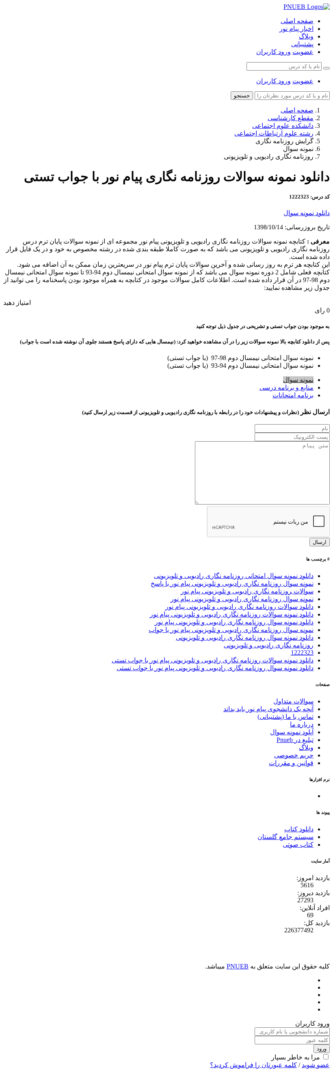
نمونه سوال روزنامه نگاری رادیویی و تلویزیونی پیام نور (242, 598)
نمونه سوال (298, 379)
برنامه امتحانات (293, 395)
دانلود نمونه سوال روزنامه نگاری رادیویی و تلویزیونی (245, 637)
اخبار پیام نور (296, 28)
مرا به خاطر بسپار (295, 1057)
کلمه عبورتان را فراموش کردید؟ (253, 1064)
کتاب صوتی (298, 844)
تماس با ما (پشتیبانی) (285, 716)
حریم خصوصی (294, 755)
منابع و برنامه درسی (286, 387)
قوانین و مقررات (291, 762)
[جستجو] (326, 68)
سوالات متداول (293, 701)
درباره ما (302, 724)
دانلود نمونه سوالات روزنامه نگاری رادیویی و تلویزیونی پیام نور (232, 614)
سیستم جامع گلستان (285, 836)
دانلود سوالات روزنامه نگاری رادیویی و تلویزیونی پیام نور (239, 606)
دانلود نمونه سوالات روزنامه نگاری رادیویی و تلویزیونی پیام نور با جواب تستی (213, 660)
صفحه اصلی (297, 20)
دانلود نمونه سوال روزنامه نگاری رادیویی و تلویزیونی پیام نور (234, 622)
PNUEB (238, 966)
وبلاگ (306, 36)
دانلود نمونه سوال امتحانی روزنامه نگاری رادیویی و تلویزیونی (234, 575)
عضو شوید (316, 1064)
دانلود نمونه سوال (306, 212)
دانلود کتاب (299, 829)
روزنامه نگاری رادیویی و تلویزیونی (269, 645)
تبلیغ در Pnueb (295, 739)
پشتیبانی (302, 44)
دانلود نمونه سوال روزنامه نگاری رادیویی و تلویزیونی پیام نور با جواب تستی (215, 667)
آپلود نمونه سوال (292, 732)
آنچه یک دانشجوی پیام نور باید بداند (268, 708)
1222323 (302, 652)
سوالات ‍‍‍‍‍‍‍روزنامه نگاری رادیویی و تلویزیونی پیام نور (247, 591)
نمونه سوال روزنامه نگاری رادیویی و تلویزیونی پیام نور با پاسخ (232, 583)
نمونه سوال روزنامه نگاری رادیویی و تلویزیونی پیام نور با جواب (231, 629)
